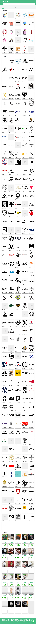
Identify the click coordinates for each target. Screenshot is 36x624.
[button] (33, 621)
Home (3, 7)
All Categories (15, 7)
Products (5, 532)
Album (6, 7)
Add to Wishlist (5, 545)
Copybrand (4, 1)
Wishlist (10, 7)
